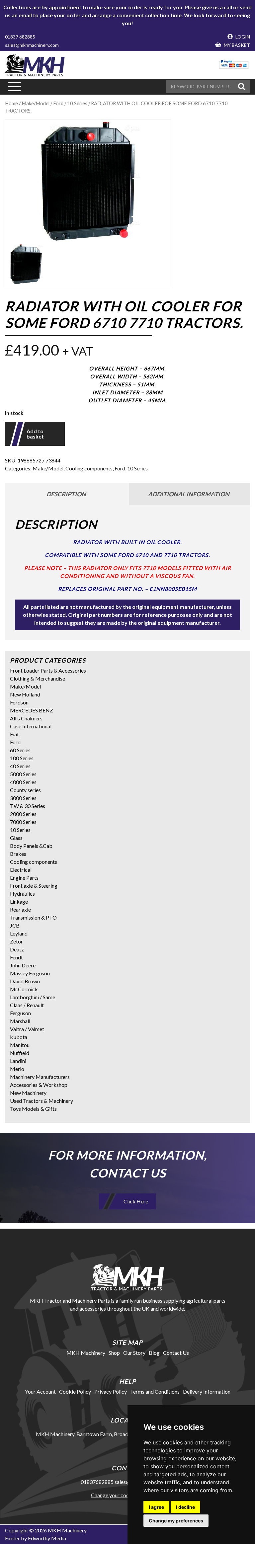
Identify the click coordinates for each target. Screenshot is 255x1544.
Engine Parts (24, 877)
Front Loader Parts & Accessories (48, 670)
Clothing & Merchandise (37, 678)
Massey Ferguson (30, 973)
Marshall (20, 1021)
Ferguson (20, 1013)
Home (11, 103)
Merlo (17, 1069)
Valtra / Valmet (27, 1029)
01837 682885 (20, 37)
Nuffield (19, 1053)
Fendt (16, 957)
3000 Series (23, 798)
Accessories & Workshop (38, 1085)
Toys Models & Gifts (33, 1108)
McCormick (24, 989)
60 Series (20, 750)
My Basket (236, 45)
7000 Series (23, 822)
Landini (18, 1061)
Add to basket (35, 434)
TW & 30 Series (27, 806)
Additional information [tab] (188, 494)
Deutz (17, 949)
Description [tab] (66, 494)
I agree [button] (156, 1507)
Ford (58, 103)
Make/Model (35, 103)
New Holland (25, 694)
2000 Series (23, 814)
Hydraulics (22, 893)
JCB (15, 925)
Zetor (16, 941)
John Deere (23, 965)
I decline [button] (185, 1507)
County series (25, 790)
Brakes (18, 854)
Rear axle (20, 909)
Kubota (18, 1037)
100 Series (22, 758)
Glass (16, 838)
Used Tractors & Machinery (41, 1100)
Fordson (19, 702)
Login (242, 37)
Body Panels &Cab (31, 846)
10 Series (77, 103)
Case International (30, 726)
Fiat (14, 734)
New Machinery (28, 1093)
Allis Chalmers (26, 718)
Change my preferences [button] (176, 1520)
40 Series (20, 766)
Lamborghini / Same (32, 997)
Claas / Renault (27, 1005)
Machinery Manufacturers (40, 1077)
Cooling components (89, 468)
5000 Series (23, 774)
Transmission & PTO (33, 917)
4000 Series (23, 782)
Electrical (21, 869)
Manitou (20, 1045)
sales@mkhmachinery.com (32, 45)
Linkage (19, 901)
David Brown (25, 981)
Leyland (19, 933)
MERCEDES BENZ (31, 710)
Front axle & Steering (33, 885)
